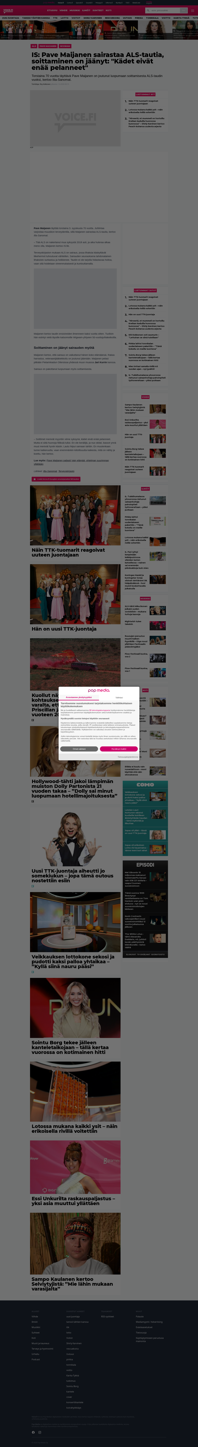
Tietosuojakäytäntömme (128, 757)
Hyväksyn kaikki (119, 749)
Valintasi (119, 697)
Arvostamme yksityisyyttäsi (79, 697)
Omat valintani (79, 749)
